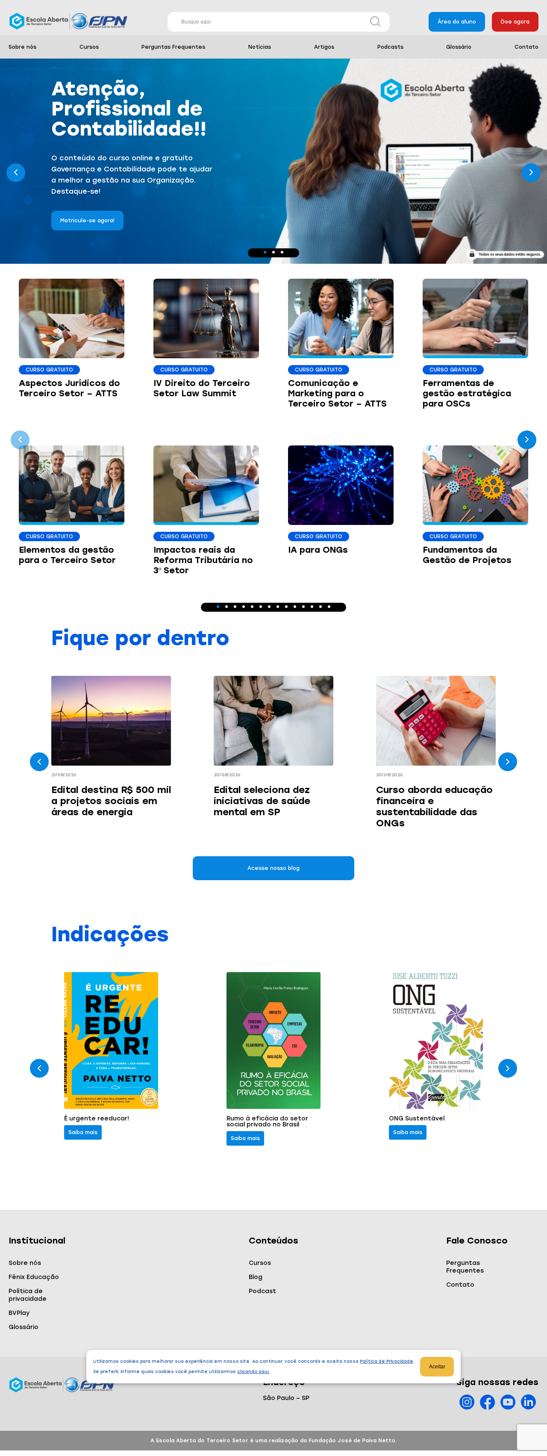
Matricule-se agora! (87, 203)
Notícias (259, 47)
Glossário (458, 47)
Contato (526, 47)
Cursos (89, 47)
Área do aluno (457, 22)
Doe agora (515, 22)
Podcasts (390, 47)
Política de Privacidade (386, 1361)
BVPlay (19, 1313)
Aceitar (437, 1367)
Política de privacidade (28, 1295)
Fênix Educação (34, 1277)
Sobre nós (22, 47)
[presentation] (15, 172)
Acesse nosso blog (273, 868)
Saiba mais (82, 1132)
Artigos (324, 47)
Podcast (262, 1291)
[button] (265, 252)
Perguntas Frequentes (173, 47)
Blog (255, 1277)
